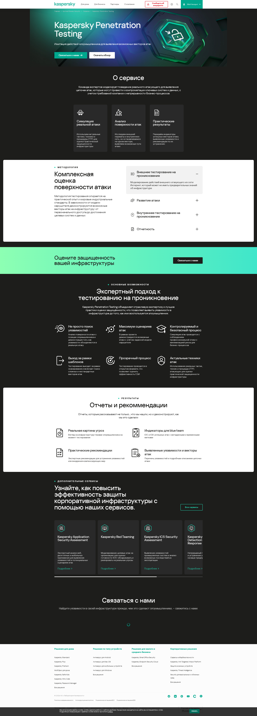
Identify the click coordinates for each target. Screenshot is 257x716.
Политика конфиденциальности (63, 700)
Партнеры (114, 4)
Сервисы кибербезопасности (182, 657)
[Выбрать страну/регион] (171, 4)
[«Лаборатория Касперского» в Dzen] (181, 696)
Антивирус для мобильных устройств (107, 666)
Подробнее (64, 568)
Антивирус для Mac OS (102, 662)
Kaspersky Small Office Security (143, 657)
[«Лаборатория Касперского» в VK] (175, 696)
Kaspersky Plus (59, 662)
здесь (110, 712)
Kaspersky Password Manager (65, 683)
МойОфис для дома (62, 670)
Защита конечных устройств (181, 666)
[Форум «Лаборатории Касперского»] (194, 696)
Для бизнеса (99, 4)
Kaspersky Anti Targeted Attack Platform (185, 662)
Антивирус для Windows (102, 670)
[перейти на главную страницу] (64, 4)
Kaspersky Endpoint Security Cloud (145, 662)
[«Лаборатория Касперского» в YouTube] (188, 696)
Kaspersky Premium (61, 666)
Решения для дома (64, 649)
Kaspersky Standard (61, 657)
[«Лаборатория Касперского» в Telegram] (169, 696)
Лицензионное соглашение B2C (105, 700)
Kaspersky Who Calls (62, 679)
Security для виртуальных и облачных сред (184, 676)
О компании (129, 4)
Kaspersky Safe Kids (61, 675)
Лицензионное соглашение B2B (126, 700)
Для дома (85, 4)
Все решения (59, 687)
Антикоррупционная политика (84, 700)
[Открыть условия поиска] (177, 4)
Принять (194, 711)
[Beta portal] (201, 696)
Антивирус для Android (102, 657)
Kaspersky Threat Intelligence (181, 670)
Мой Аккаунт (192, 4)
